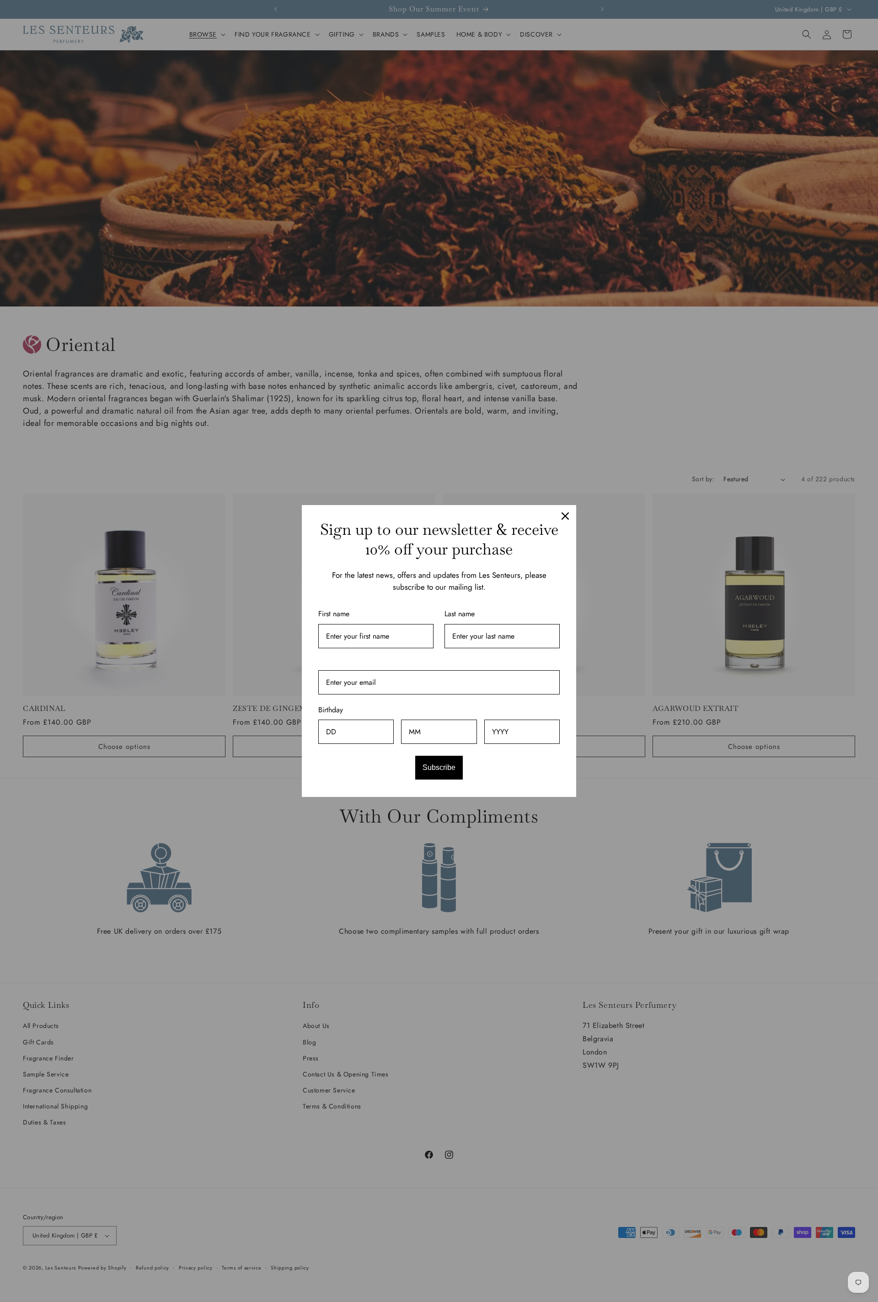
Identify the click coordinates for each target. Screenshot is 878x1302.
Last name (459, 613)
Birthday (330, 710)
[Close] (565, 516)
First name (333, 613)
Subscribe (439, 767)
